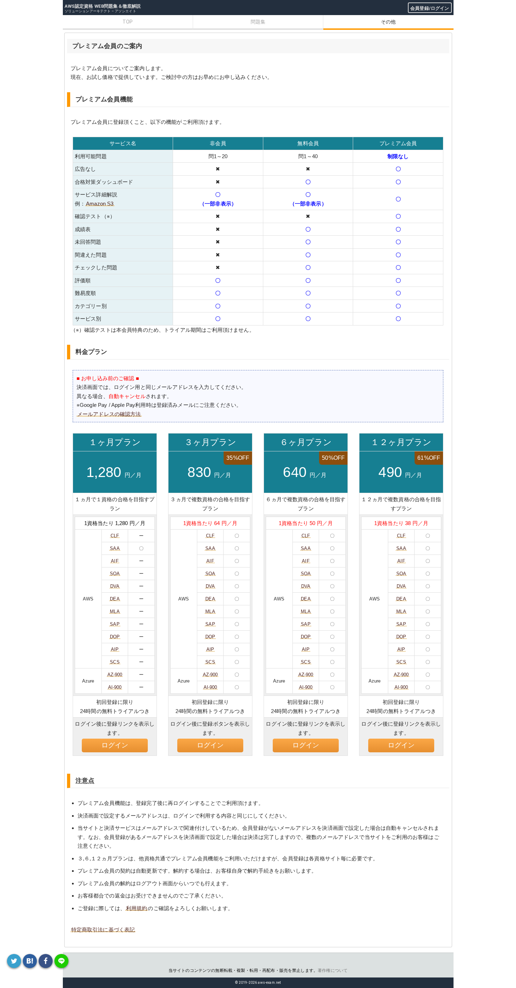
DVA (114, 586)
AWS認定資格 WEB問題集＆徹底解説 (103, 6)
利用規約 (136, 908)
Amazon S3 (99, 204)
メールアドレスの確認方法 (109, 414)
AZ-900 (115, 674)
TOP (128, 22)
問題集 (258, 22)
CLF (115, 535)
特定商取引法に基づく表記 (103, 930)
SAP (114, 624)
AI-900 (115, 687)
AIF (114, 561)
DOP (115, 636)
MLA (114, 611)
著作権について (333, 970)
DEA (114, 598)
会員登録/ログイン (429, 8)
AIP (115, 649)
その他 (388, 22)
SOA (115, 573)
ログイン (114, 745)
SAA (114, 548)
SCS (114, 662)
